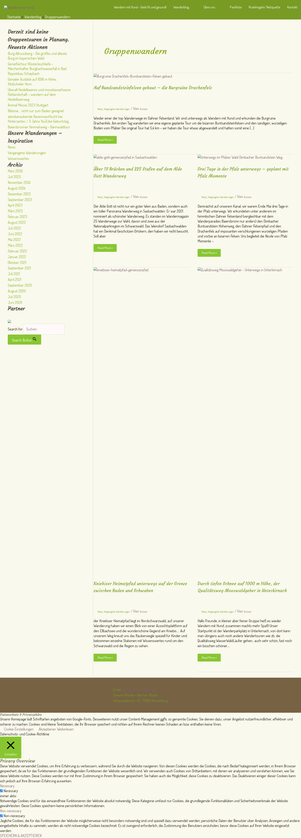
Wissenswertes (18, 158)
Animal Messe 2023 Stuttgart (28, 105)
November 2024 (19, 182)
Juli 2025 (14, 176)
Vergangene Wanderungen (27, 152)
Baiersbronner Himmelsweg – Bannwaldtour (39, 127)
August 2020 (17, 291)
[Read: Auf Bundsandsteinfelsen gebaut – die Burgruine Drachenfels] (133, 75)
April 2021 (14, 279)
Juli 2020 (14, 296)
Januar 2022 (17, 256)
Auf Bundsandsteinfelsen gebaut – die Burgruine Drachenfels (153, 87)
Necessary (10, 790)
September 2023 (20, 199)
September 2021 (19, 268)
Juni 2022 (15, 234)
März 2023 (15, 211)
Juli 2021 (14, 273)
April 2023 (15, 205)
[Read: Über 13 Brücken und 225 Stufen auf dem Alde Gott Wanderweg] (125, 157)
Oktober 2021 (17, 262)
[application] (191, 7)
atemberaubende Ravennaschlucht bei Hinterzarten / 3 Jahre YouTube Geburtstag (38, 118)
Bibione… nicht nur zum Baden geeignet (36, 111)
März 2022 (15, 245)
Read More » (107, 141)
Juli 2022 (14, 228)
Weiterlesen (65, 729)
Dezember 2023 (19, 194)
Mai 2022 (14, 239)
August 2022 (17, 222)
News (12, 147)
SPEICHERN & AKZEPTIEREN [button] (21, 835)
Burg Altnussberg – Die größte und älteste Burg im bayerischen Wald (37, 55)
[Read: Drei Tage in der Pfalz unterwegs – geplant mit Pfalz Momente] (240, 157)
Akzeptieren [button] (47, 729)
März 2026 (15, 171)
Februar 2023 (17, 216)
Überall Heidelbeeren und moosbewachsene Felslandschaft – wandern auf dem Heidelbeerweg (39, 94)
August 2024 (16, 188)
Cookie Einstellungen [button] (19, 729)
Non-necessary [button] (11, 811)
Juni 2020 (15, 302)
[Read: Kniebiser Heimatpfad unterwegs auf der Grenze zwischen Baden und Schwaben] (141, 420)
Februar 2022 (17, 251)
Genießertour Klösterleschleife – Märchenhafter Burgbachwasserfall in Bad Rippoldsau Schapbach (37, 69)
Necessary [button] (7, 786)
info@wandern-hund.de (139, 689)
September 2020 (20, 285)
